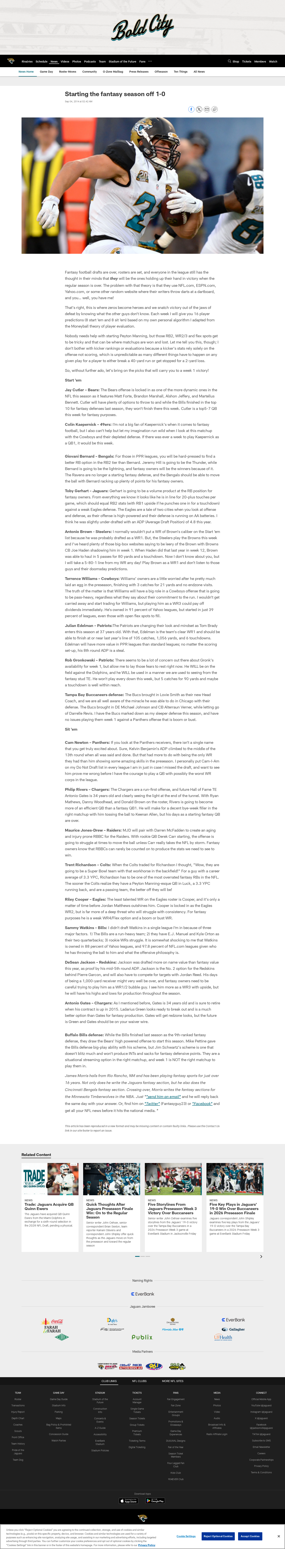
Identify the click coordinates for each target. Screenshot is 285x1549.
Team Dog (18, 1459)
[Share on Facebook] (191, 111)
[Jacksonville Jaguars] (142, 1519)
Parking (59, 1411)
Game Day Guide (58, 1399)
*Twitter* (152, 1104)
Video (217, 1411)
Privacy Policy (261, 1466)
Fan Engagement (176, 1399)
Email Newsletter (261, 1447)
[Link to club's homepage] (11, 61)
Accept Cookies (250, 1536)
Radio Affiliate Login (216, 1434)
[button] (137, 1256)
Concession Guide (58, 1434)
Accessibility (100, 1434)
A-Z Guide (100, 1427)
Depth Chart (18, 1418)
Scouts (18, 1431)
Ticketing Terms (137, 1440)
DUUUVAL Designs (175, 1440)
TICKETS (137, 1392)
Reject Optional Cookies (218, 1536)
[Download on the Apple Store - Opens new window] (128, 1501)
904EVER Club (176, 1479)
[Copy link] (215, 109)
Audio (217, 1418)
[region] (142, 1536)
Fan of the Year (175, 1447)
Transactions (18, 1405)
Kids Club (176, 1472)
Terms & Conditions (261, 1472)
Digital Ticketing (137, 1447)
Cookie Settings (186, 1536)
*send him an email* (163, 1097)
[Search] (229, 61)
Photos (217, 1405)
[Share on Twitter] (199, 111)
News (217, 1399)
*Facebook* (202, 1104)
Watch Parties (59, 1440)
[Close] (279, 1536)
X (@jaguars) (261, 1418)
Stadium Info (59, 1405)
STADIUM (100, 1392)
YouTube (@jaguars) (261, 1405)
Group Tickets (137, 1424)
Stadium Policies (100, 1450)
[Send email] (207, 111)
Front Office (18, 1437)
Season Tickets (137, 1418)
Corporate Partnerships (261, 1459)
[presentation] (261, 1257)
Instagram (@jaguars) (261, 1411)
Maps (58, 1418)
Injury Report (18, 1411)
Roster (18, 1399)
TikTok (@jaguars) (261, 1434)
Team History (18, 1443)
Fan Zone (175, 1405)
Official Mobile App (261, 1399)
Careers (261, 1453)
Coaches (17, 1424)
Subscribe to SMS (261, 1440)
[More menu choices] (150, 61)
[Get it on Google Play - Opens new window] (155, 1502)
